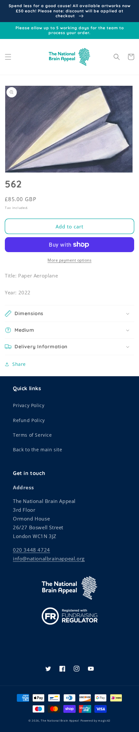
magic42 (104, 720)
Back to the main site (37, 449)
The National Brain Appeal (60, 720)
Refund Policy (29, 420)
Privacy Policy (28, 405)
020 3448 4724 (31, 549)
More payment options (69, 260)
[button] (8, 57)
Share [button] (19, 364)
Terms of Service (32, 435)
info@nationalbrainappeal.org (49, 558)
